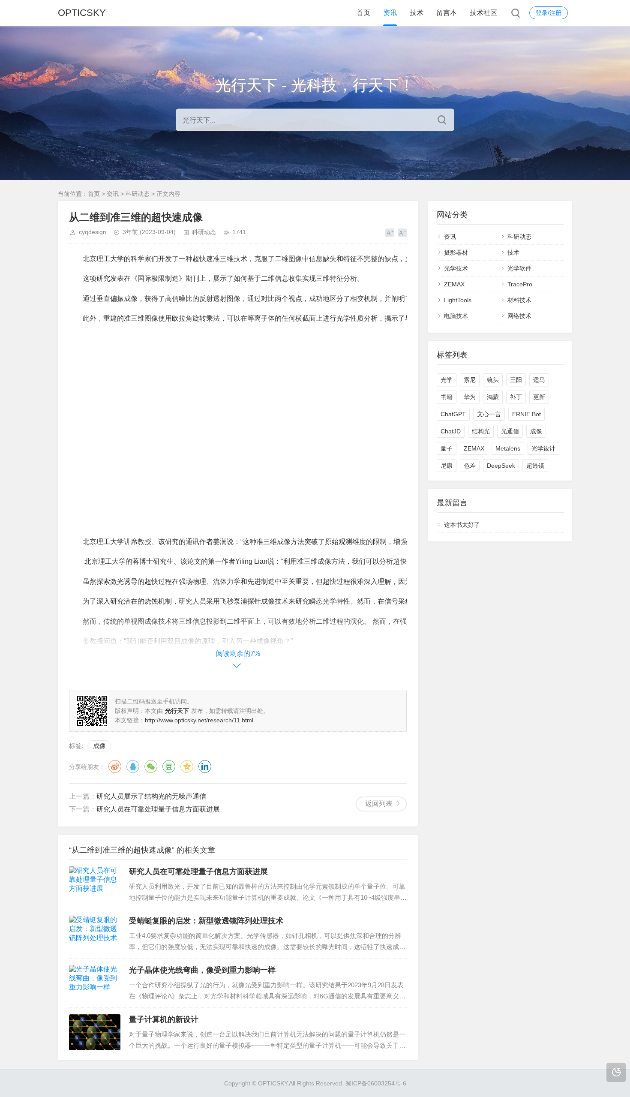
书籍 (447, 397)
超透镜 (535, 465)
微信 (150, 766)
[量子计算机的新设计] (94, 1032)
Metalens (507, 448)
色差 (470, 465)
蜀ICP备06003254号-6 (375, 1083)
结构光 (481, 431)
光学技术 (456, 268)
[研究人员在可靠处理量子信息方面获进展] (94, 884)
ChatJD (451, 431)
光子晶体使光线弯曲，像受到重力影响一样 (202, 970)
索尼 (470, 379)
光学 (447, 379)
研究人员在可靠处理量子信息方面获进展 (158, 809)
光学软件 (519, 268)
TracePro (519, 284)
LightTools (457, 300)
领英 (204, 766)
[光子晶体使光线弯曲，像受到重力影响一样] (94, 983)
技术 (416, 12)
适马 (539, 379)
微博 (114, 766)
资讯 (390, 12)
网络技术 (519, 316)
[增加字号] (389, 232)
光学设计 (543, 448)
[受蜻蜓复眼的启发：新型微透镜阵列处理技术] (94, 934)
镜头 (493, 379)
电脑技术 (456, 316)
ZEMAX (454, 284)
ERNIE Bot (526, 414)
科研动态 (138, 193)
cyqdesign (92, 231)
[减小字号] (402, 232)
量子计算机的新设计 (163, 1019)
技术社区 (483, 12)
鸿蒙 (493, 397)
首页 (363, 12)
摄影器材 (456, 252)
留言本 (446, 12)
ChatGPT (453, 414)
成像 (99, 745)
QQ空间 (186, 766)
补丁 (516, 397)
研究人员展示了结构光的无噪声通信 (151, 796)
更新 (539, 397)
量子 (447, 448)
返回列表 (379, 803)
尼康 (447, 465)
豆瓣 (168, 766)
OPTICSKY (82, 12)
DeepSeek (501, 465)
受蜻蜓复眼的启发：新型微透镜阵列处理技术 (206, 921)
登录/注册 (548, 12)
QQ (132, 766)
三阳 (516, 379)
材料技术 (519, 300)
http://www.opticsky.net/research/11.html (199, 720)
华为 (470, 397)
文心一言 (489, 414)
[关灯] (616, 1072)
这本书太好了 (462, 524)
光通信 (510, 431)
